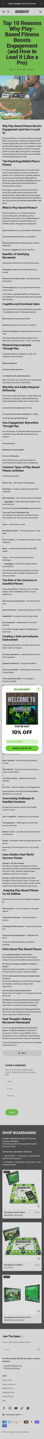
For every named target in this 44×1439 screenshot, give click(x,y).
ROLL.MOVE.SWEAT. (22, 689)
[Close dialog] (38, 689)
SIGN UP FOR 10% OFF (22, 748)
